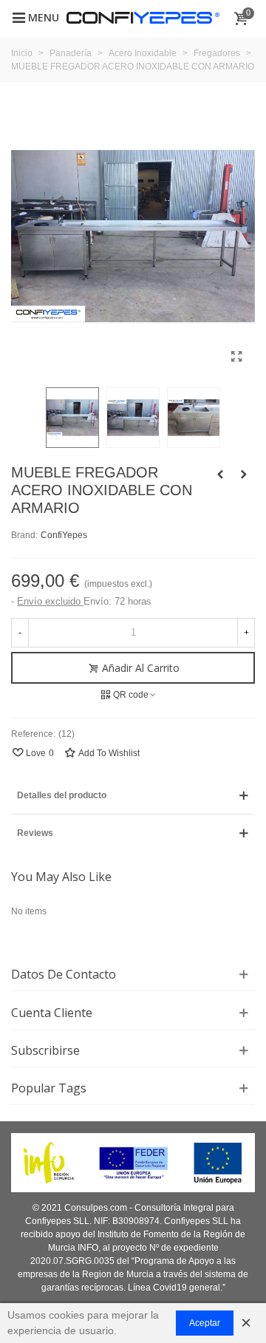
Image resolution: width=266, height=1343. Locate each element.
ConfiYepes (64, 535)
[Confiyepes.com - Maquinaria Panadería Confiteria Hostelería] (143, 17)
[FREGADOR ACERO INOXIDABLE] (220, 474)
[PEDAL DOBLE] (244, 474)
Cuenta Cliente (51, 1012)
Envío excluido (50, 601)
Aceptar (204, 1323)
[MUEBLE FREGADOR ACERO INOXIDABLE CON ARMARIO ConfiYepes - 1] (236, 357)
